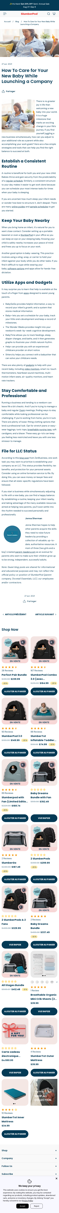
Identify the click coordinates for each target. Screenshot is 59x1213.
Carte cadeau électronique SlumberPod (11, 1054)
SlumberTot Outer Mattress (42, 1058)
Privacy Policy (27, 1200)
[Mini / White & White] (47, 982)
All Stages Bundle (13, 985)
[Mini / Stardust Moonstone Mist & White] (37, 982)
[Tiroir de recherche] (48, 14)
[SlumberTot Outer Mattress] (44, 1031)
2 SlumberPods (40, 858)
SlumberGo (9, 862)
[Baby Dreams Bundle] (44, 898)
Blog (17, 21)
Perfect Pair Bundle (14, 675)
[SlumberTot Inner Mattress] (15, 1092)
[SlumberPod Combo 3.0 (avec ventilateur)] (44, 649)
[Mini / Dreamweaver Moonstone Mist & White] (42, 982)
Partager (10, 91)
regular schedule (14, 180)
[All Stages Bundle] (15, 964)
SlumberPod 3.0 (12, 736)
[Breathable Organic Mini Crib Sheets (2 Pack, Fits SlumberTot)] (44, 964)
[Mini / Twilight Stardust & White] (52, 982)
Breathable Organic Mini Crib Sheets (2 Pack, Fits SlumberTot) (44, 997)
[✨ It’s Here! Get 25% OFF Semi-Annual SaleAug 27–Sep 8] (29, 5)
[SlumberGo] (15, 837)
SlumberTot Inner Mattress (13, 1119)
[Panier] (54, 14)
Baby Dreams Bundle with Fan (41, 795)
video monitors (31, 369)
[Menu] (5, 14)
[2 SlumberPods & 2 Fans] (15, 898)
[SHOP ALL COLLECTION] (44, 1092)
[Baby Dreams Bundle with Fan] (44, 772)
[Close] (56, 1178)
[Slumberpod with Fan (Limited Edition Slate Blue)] (15, 772)
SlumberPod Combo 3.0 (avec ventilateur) (44, 677)
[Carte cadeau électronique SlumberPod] (15, 1031)
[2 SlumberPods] (44, 837)
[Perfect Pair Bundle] (15, 649)
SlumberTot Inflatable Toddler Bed (42, 738)
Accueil (7, 21)
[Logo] (29, 13)
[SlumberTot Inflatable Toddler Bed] (44, 711)
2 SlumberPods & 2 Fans (14, 922)
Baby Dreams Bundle (39, 926)
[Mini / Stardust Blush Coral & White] (32, 982)
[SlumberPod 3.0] (15, 711)
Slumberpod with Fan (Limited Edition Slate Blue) (15, 800)
